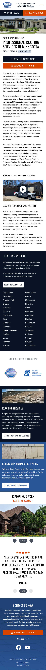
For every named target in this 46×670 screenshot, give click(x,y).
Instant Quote (13, 12)
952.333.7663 (23, 638)
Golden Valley (24, 51)
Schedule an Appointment (24, 65)
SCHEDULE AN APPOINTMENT (24, 632)
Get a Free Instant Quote (24, 59)
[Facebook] (18, 647)
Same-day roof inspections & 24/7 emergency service (26, 5)
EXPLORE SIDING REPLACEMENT (15, 485)
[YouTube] (27, 647)
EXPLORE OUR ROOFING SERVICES (16, 435)
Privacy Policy (23, 665)
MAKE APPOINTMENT (36, 12)
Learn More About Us (13, 284)
